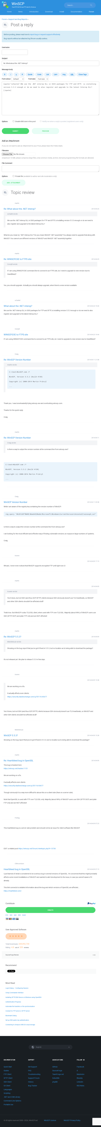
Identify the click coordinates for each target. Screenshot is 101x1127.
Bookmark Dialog (11, 1015)
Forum (91, 12)
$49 (15, 915)
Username (5, 47)
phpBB (55, 1082)
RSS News (80, 1086)
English (38, 1047)
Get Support (32, 1067)
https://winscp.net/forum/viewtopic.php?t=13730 (37, 848)
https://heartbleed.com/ (13, 891)
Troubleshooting (34, 1074)
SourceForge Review (12, 955)
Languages (8, 1089)
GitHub (55, 1067)
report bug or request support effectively (45, 34)
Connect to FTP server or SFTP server (18, 1011)
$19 (7, 915)
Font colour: (6, 79)
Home (9, 12)
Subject (4, 58)
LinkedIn (80, 1082)
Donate (50, 910)
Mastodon (80, 1074)
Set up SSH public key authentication (17, 1020)
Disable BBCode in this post (25, 121)
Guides (6, 1070)
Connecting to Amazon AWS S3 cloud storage (20, 1025)
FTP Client (7, 1074)
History (30, 1082)
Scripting (7, 1093)
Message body (7, 69)
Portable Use (8, 1104)
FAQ (29, 1070)
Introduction (34, 12)
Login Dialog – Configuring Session (17, 988)
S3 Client (7, 1086)
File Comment (7, 163)
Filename (5, 150)
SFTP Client (8, 1078)
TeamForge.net (58, 1074)
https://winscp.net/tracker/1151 (16, 768)
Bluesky (80, 1078)
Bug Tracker (32, 1086)
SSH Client (7, 1082)
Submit (15, 131)
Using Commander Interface (14, 993)
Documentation (76, 12)
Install (61, 12)
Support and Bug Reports (17, 19)
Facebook (80, 1067)
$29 (11, 915)
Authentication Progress (13, 1002)
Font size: (31, 79)
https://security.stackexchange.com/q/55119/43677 (27, 697)
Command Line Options (12, 1101)
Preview (45, 131)
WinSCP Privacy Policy (72, 1120)
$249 (24, 915)
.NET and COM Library (12, 1097)
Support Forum (34, 1078)
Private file (36, 176)
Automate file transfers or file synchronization (20, 1006)
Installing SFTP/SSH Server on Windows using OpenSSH (23, 997)
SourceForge (57, 1070)
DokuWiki (55, 1078)
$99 (19, 915)
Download (49, 12)
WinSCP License (50, 1120)
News (20, 12)
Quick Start (8, 1067)
